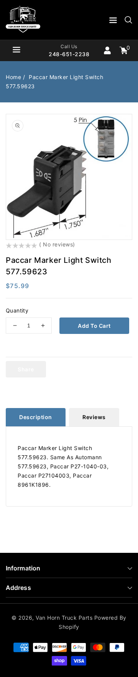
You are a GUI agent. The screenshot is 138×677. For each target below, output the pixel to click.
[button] (113, 21)
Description (35, 417)
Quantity (17, 310)
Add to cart (94, 325)
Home (13, 77)
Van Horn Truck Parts (64, 617)
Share (26, 369)
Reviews (94, 417)
